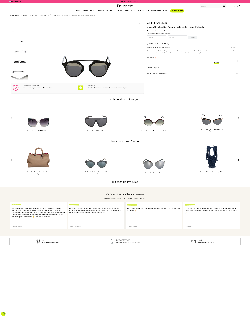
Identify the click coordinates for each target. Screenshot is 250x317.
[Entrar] (229, 6)
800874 (167, 47)
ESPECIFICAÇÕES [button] (153, 68)
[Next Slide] (238, 118)
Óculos (53, 15)
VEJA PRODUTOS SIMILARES (158, 43)
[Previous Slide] (11, 118)
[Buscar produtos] (224, 6)
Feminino (26, 15)
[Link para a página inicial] (14, 15)
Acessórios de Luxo (39, 15)
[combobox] (213, 6)
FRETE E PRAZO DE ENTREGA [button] (157, 73)
